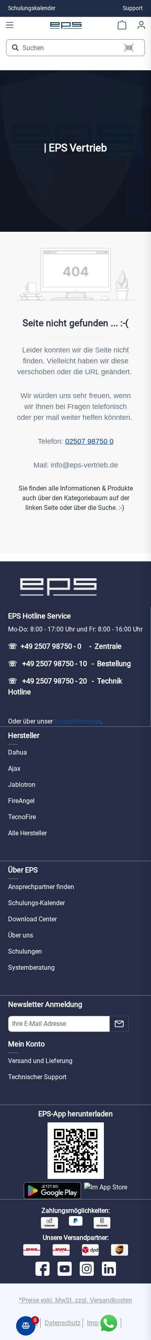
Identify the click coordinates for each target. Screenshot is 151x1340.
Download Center (32, 919)
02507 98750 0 (89, 441)
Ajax (14, 768)
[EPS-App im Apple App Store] (105, 1190)
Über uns (20, 935)
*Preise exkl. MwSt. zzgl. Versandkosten (75, 1300)
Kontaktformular (77, 721)
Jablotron (21, 784)
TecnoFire (22, 817)
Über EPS (23, 870)
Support (133, 8)
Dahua (17, 752)
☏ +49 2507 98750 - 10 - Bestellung (69, 663)
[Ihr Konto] (141, 25)
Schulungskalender (32, 8)
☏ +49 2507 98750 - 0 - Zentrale (65, 646)
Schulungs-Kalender (36, 903)
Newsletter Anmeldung (45, 1004)
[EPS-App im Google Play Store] (52, 1190)
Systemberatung (31, 967)
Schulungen (25, 951)
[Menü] (9, 25)
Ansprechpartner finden (41, 887)
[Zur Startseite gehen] (66, 25)
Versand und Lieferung (40, 1061)
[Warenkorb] (122, 25)
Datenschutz (63, 1323)
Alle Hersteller (27, 833)
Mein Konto (26, 1044)
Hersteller (23, 735)
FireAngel (21, 801)
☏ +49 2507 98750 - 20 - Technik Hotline (65, 686)
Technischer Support (37, 1077)
